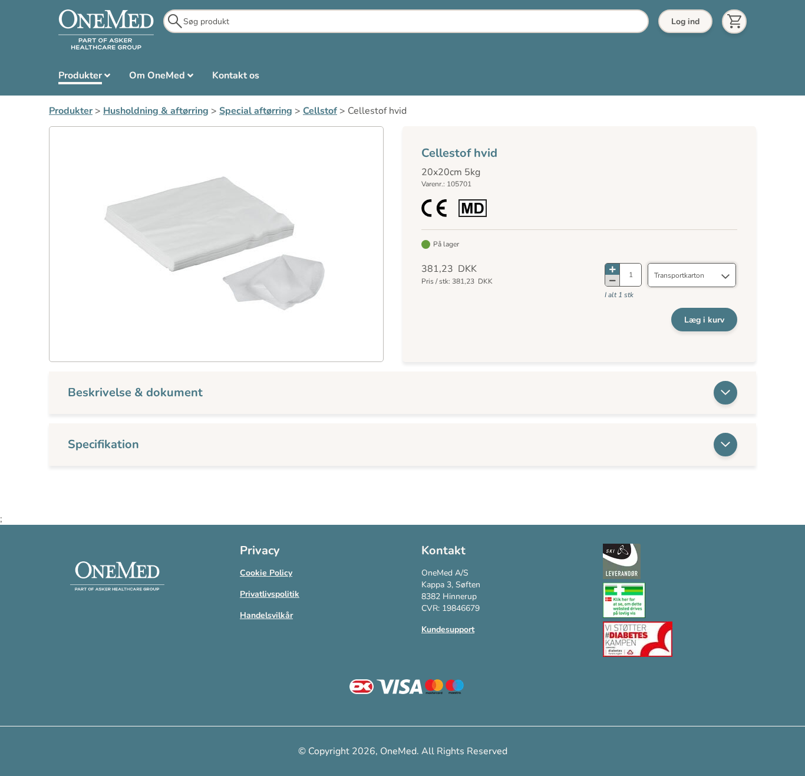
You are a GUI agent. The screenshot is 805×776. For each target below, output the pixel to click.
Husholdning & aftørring (156, 110)
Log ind (685, 21)
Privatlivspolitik (269, 594)
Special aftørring (255, 110)
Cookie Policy (266, 572)
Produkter (71, 110)
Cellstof (320, 110)
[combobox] (691, 275)
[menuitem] (84, 78)
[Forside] (106, 30)
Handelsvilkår (266, 615)
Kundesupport (447, 629)
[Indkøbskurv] (734, 21)
